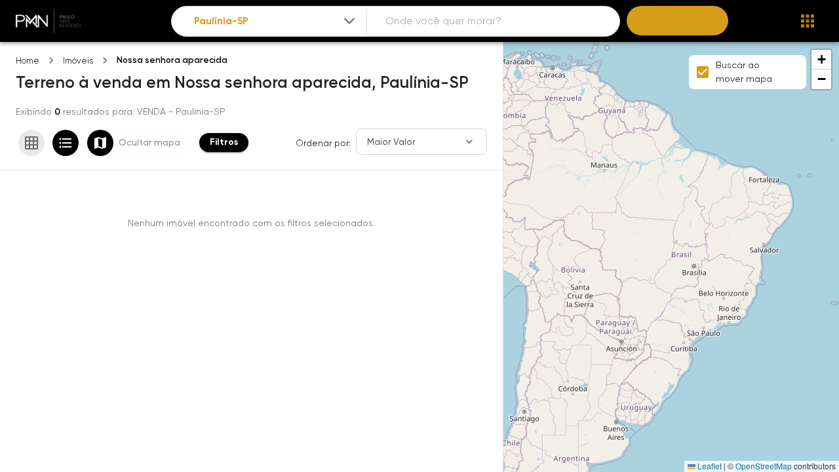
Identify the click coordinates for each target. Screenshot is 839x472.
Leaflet (708, 465)
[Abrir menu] (807, 21)
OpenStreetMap (763, 465)
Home (27, 61)
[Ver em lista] (65, 143)
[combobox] (275, 21)
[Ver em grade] (31, 143)
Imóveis (78, 61)
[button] (821, 59)
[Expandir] (349, 21)
